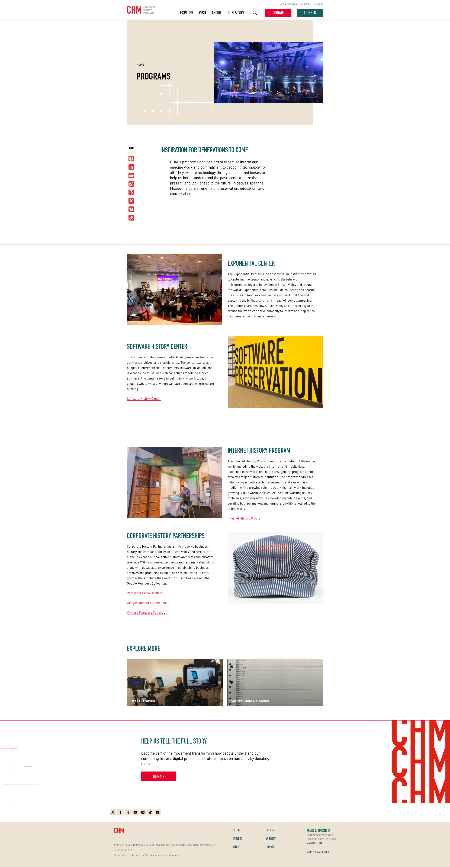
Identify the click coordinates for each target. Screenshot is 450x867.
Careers (237, 838)
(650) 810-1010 (314, 843)
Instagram (143, 812)
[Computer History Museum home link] (141, 10)
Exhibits (271, 838)
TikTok (150, 812)
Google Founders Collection (146, 602)
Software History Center (144, 398)
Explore (187, 12)
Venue (236, 847)
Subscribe (306, 3)
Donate (278, 13)
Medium (113, 812)
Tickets (310, 13)
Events (270, 830)
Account (319, 3)
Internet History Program (245, 518)
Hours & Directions (318, 830)
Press (236, 830)
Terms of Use (120, 855)
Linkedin (158, 812)
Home (140, 64)
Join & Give (236, 12)
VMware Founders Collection (147, 612)
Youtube (135, 812)
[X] (131, 201)
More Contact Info (318, 852)
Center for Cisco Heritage (145, 593)
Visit (202, 12)
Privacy (135, 855)
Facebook (120, 812)
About (216, 12)
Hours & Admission (287, 3)
